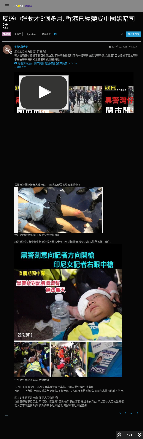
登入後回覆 (133, 34)
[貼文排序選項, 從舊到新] (122, 34)
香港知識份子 (21, 46)
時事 (8, 34)
